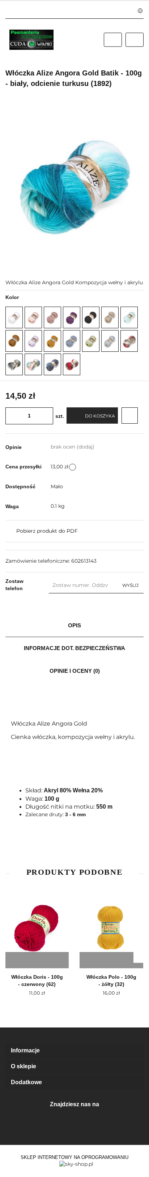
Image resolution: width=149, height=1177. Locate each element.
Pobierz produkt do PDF (47, 531)
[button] (74, 1051)
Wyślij (130, 585)
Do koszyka (100, 416)
